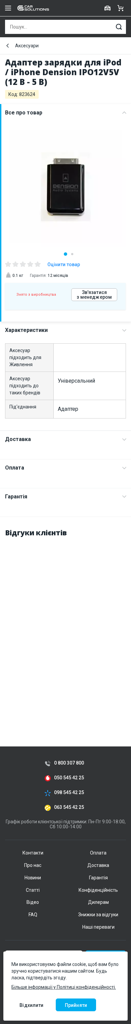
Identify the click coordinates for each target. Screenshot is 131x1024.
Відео (33, 902)
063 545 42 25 (69, 807)
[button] (65, 254)
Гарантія (16, 496)
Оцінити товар (63, 264)
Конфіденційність (98, 890)
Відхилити (31, 1005)
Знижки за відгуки (98, 914)
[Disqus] (65, 628)
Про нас (32, 865)
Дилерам (98, 902)
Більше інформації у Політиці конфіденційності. (63, 987)
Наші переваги (98, 927)
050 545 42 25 (69, 777)
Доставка (18, 439)
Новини (33, 877)
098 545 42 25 (69, 792)
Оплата (14, 468)
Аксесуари (27, 45)
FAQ (33, 914)
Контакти (33, 853)
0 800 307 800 (69, 763)
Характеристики (26, 330)
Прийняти (76, 1005)
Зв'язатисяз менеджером (94, 295)
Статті (33, 890)
